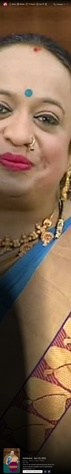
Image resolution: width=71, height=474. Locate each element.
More (34, 468)
